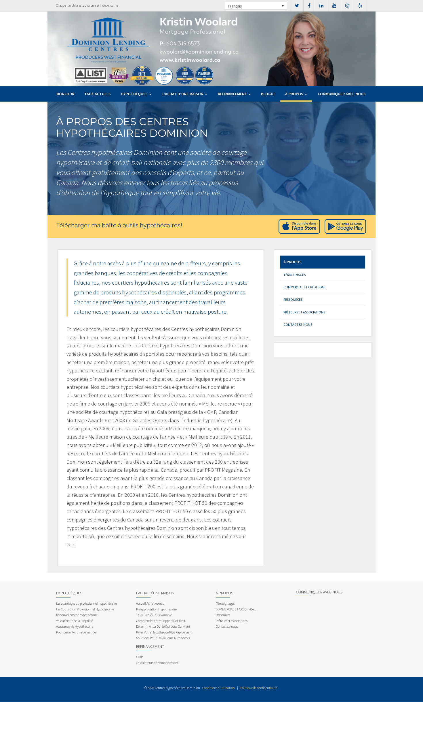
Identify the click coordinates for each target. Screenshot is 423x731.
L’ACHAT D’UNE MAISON (183, 93)
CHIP (139, 657)
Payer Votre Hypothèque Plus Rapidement (164, 632)
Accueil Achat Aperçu (150, 603)
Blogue (268, 93)
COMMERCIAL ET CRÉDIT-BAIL (304, 287)
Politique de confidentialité (258, 688)
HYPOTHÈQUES (134, 93)
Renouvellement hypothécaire (77, 615)
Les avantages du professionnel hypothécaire (86, 603)
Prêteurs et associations (304, 312)
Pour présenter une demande (76, 632)
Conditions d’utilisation (218, 688)
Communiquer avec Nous (342, 93)
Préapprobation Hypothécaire (156, 609)
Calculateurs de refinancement (157, 662)
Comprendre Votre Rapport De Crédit (160, 620)
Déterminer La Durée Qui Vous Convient (163, 626)
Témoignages (294, 275)
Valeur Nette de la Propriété (74, 620)
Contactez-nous (297, 324)
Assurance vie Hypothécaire (74, 626)
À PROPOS (294, 93)
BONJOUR (65, 93)
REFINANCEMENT (233, 93)
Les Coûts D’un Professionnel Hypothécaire (85, 609)
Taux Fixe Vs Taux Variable (154, 615)
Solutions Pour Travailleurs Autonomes (163, 638)
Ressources (292, 299)
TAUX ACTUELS (97, 93)
